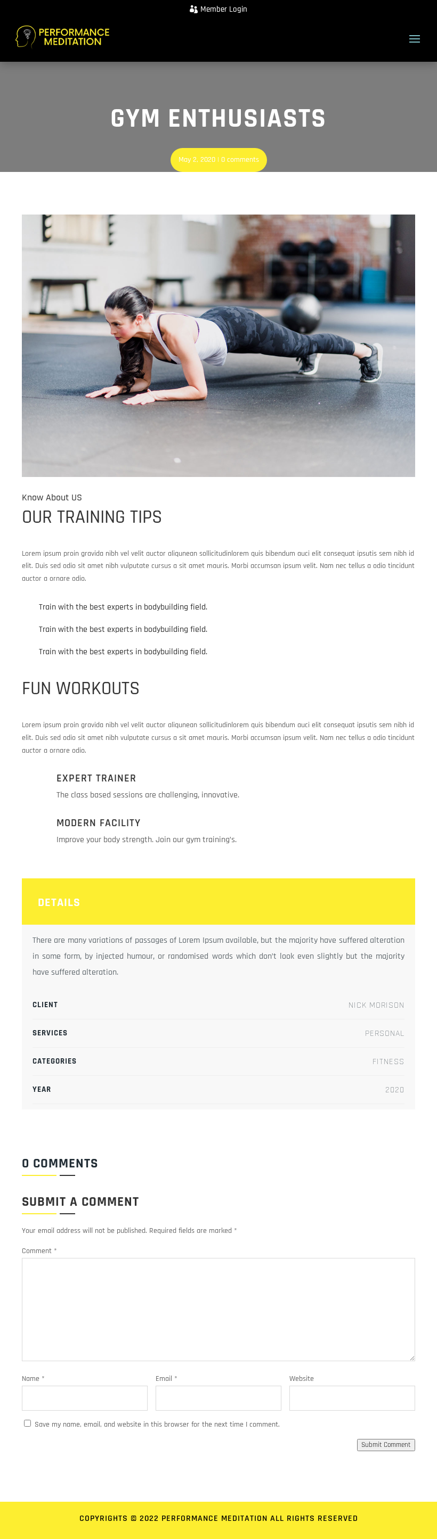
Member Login (223, 9)
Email (166, 1379)
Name (33, 1379)
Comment (39, 1251)
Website (301, 1379)
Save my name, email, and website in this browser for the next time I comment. (157, 1424)
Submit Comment (386, 1445)
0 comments (240, 159)
